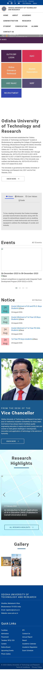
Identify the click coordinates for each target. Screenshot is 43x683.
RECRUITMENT (11, 93)
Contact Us (26, 634)
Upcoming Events (7, 650)
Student (7, 26)
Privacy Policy (37, 667)
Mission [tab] (20, 196)
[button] (16, 288)
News (35, 3)
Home (5, 15)
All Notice (37, 300)
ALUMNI (35, 26)
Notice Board (5, 647)
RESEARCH (26, 21)
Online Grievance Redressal (11, 70)
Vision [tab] (10, 196)
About (15, 15)
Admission (5, 634)
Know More (11, 179)
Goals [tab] (22, 200)
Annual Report (27, 637)
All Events (37, 243)
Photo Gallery (6, 654)
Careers (10, 1)
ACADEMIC (26, 15)
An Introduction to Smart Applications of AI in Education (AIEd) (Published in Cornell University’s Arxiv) (21, 512)
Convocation (21, 26)
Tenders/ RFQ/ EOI (22, 1)
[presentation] (4, 494)
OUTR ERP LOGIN (11, 56)
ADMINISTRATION (10, 21)
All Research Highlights (20, 527)
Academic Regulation (29, 647)
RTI (15, 1)
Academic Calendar (29, 644)
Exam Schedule (27, 650)
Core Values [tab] (32, 196)
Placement (31, 1)
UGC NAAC (11, 83)
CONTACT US (8, 32)
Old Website (27, 3)
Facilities (4, 630)
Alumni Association (32, 70)
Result (24, 640)
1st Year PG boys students (21, 339)
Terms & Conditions (23, 667)
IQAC (32, 56)
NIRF (32, 83)
